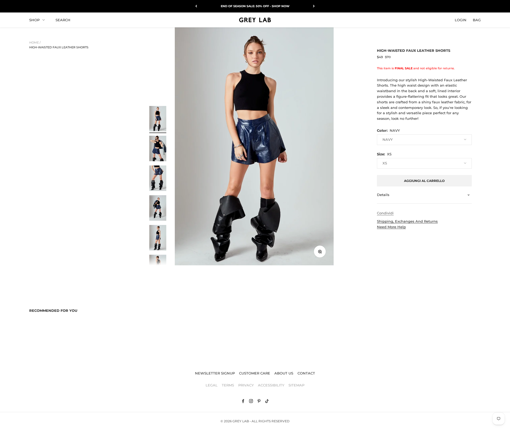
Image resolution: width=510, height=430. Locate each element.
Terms (228, 385)
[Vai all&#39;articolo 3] (157, 179)
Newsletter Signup (215, 373)
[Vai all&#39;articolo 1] (157, 119)
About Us (283, 373)
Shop (34, 20)
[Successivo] (314, 6)
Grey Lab (240, 421)
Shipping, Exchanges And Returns (407, 221)
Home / (35, 42)
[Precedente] (196, 6)
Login (460, 20)
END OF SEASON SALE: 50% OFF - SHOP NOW (255, 6)
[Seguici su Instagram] (251, 401)
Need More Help (391, 227)
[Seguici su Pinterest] (259, 401)
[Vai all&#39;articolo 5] (157, 238)
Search (63, 20)
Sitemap (296, 385)
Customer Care (254, 373)
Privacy (246, 385)
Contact (306, 373)
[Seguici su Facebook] (243, 401)
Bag (477, 20)
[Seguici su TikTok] (267, 401)
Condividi (385, 213)
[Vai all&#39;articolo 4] (157, 208)
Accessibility (271, 385)
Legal (212, 385)
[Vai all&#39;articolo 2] (157, 149)
